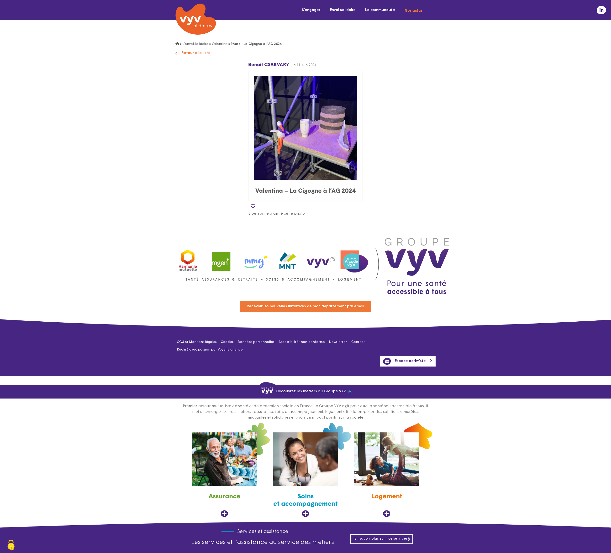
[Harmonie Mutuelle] (188, 259)
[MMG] (254, 259)
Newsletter (338, 342)
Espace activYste (410, 361)
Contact (358, 342)
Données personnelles (256, 342)
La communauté (380, 10)
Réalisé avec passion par (210, 349)
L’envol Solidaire (195, 44)
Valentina (219, 44)
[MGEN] (221, 259)
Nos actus (413, 10)
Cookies (227, 342)
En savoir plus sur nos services (381, 539)
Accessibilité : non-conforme (302, 342)
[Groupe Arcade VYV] (354, 259)
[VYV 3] (321, 259)
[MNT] (288, 259)
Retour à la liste (196, 53)
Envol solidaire (343, 10)
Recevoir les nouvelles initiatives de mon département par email (305, 306)
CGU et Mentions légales (197, 342)
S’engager (311, 10)
